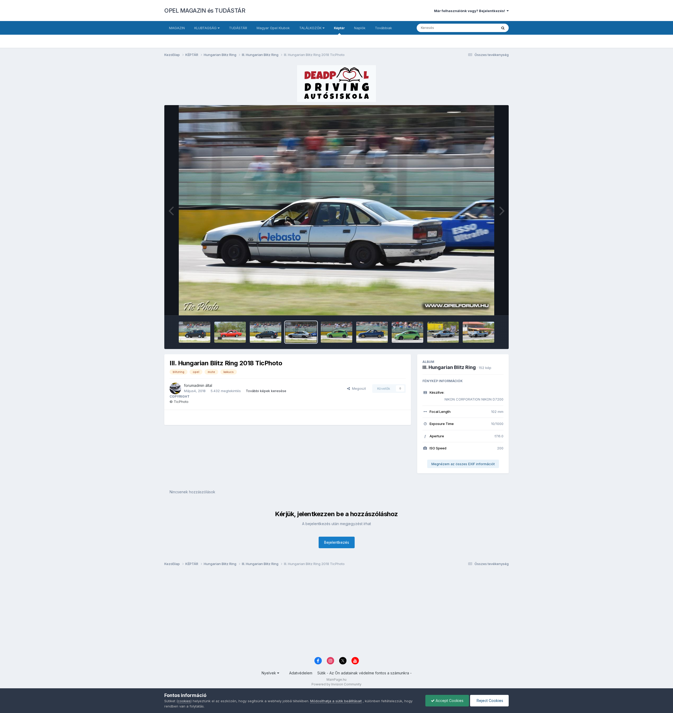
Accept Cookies (449, 700)
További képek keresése (266, 391)
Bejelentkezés (336, 542)
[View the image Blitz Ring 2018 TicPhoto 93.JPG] (443, 332)
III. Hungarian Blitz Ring (449, 367)
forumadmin (194, 385)
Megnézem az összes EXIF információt (463, 464)
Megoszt (358, 388)
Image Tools (486, 306)
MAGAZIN (177, 28)
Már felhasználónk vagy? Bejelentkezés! (470, 11)
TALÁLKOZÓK (311, 28)
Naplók (359, 28)
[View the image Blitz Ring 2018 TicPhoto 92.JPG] (478, 332)
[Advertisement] (322, 613)
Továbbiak (383, 28)
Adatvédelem (300, 673)
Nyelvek (269, 673)
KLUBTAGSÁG (206, 28)
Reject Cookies (489, 700)
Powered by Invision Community (336, 684)
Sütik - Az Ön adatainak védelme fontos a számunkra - (364, 673)
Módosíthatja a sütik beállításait (336, 701)
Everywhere (481, 28)
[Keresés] (503, 28)
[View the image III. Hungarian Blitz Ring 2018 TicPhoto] (194, 332)
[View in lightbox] (336, 210)
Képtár (339, 28)
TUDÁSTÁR (238, 28)
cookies (184, 701)
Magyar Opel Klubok (273, 28)
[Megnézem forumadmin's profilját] (175, 388)
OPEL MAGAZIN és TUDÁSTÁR (204, 10)
